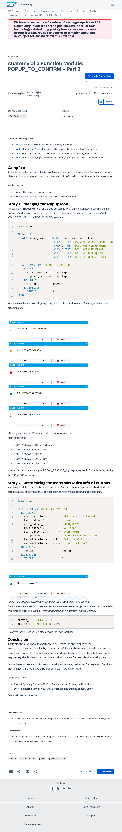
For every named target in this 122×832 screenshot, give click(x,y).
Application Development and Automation (68, 11)
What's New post (62, 36)
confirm (12, 758)
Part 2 (17, 149)
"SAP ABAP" (68, 117)
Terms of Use (91, 798)
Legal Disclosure (91, 807)
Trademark (30, 815)
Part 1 (17, 144)
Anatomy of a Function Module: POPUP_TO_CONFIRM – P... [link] (35, 15)
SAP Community (15, 11)
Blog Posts (94, 11)
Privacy (30, 798)
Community (25, 4)
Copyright (30, 807)
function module (27, 758)
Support (91, 815)
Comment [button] (106, 771)
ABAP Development (17, 116)
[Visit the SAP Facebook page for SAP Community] (52, 788)
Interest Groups (40, 11)
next (26, 695)
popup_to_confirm (57, 758)
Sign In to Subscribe (99, 76)
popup (42, 758)
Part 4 (17, 158)
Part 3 (17, 153)
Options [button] (86, 81)
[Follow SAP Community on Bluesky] (58, 788)
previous (33, 172)
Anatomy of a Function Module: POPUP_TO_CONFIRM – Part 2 (45, 66)
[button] (101, 102)
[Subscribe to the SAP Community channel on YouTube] (64, 788)
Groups (27, 11)
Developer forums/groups (66, 22)
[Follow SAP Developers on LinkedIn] (69, 788)
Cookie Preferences (30, 824)
